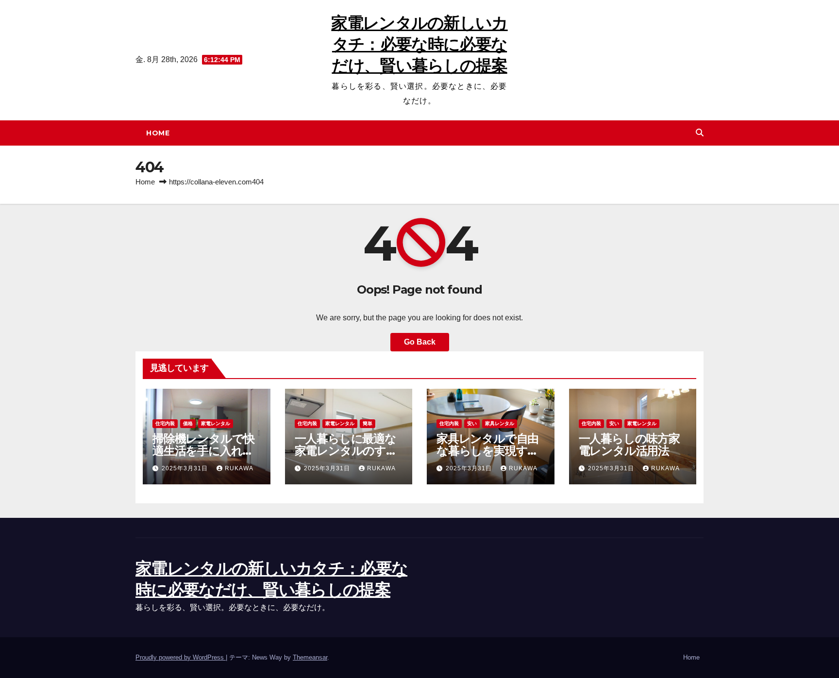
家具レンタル (499, 423)
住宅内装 (165, 423)
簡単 (367, 423)
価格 (188, 423)
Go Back (420, 342)
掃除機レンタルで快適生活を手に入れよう (203, 450)
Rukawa (239, 468)
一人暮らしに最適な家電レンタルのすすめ (346, 450)
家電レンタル (215, 423)
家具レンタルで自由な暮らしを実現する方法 (487, 450)
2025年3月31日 (186, 468)
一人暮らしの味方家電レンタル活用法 (629, 444)
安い (472, 423)
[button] (700, 133)
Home (157, 133)
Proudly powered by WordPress (180, 657)
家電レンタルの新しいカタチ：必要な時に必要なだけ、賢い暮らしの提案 (419, 44)
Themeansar (310, 657)
